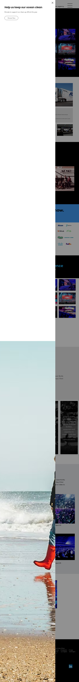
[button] (52, 3)
